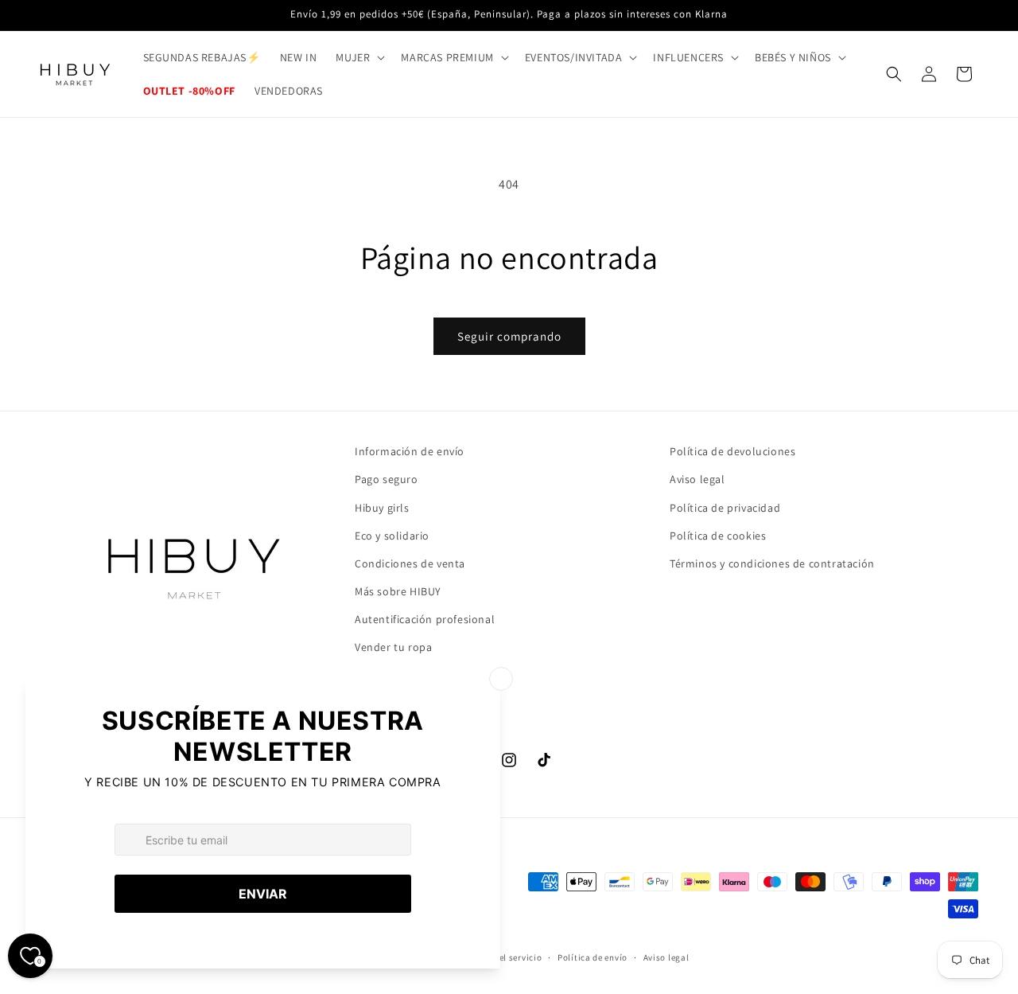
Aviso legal (697, 479)
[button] (358, 57)
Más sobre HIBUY (398, 591)
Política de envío (593, 957)
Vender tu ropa (393, 647)
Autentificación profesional (425, 619)
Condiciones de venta (410, 563)
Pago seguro (386, 479)
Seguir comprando (509, 336)
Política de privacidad (725, 508)
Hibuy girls (382, 508)
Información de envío (409, 451)
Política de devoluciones (732, 451)
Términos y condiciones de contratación (772, 563)
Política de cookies (718, 535)
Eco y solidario (392, 535)
